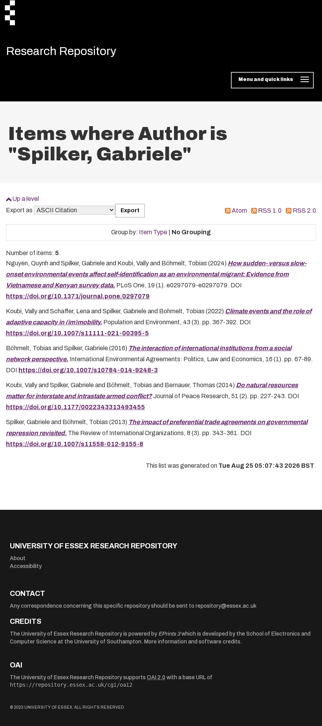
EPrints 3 (169, 634)
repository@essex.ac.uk (226, 606)
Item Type (153, 232)
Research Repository (61, 51)
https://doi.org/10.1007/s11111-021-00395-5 (77, 333)
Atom (239, 210)
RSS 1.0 (270, 210)
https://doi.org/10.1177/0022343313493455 (75, 407)
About (18, 558)
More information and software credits (192, 642)
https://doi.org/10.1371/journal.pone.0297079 (78, 296)
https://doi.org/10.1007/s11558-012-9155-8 (74, 444)
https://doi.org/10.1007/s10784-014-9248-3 (88, 370)
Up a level (25, 198)
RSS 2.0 (304, 210)
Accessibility (26, 566)
